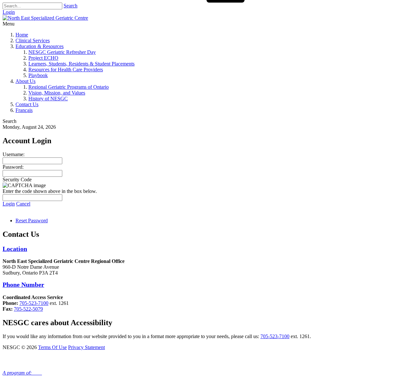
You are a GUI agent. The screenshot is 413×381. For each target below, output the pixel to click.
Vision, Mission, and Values (56, 92)
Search (70, 5)
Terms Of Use (52, 347)
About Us (25, 81)
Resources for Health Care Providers (65, 69)
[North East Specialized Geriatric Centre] (45, 18)
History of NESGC (48, 98)
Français (24, 110)
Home (21, 34)
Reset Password (31, 220)
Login (9, 12)
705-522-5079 (28, 309)
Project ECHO (43, 58)
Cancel (23, 203)
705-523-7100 (33, 303)
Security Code (17, 179)
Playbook (38, 75)
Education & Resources (39, 46)
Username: (14, 154)
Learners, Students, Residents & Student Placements (81, 63)
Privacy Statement (86, 347)
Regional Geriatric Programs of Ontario (68, 87)
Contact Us (26, 104)
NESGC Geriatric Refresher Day (62, 52)
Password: (13, 167)
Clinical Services (32, 40)
